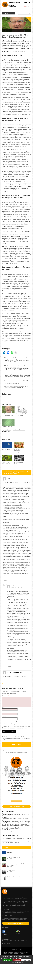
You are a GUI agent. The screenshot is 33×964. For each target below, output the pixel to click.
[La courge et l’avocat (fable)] (19, 460)
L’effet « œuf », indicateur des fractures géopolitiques (19, 450)
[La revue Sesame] (5, 4)
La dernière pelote (6, 449)
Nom (3, 707)
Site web (4, 716)
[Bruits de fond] (5, 813)
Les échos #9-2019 (7, 426)
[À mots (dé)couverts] (7, 818)
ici (30, 48)
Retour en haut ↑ (16, 745)
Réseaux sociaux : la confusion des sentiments (21, 415)
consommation (6, 431)
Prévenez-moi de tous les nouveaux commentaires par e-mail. (16, 726)
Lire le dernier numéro (16, 801)
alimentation (21, 430)
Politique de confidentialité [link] (16, 962)
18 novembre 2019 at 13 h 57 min (13, 673)
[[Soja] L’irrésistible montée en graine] (7, 460)
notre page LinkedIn (12, 831)
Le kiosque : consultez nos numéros (16, 953)
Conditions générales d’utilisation (21, 952)
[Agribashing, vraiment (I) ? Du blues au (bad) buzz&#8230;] (8, 409)
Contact (5, 953)
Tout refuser (16, 960)
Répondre (5, 580)
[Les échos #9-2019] (8, 422)
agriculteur (15, 430)
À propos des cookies (8, 952)
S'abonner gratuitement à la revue (16, 806)
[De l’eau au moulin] (6, 821)
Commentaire (5, 695)
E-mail (4, 712)
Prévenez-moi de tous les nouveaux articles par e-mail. (15, 728)
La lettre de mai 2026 (6, 837)
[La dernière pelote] (7, 447)
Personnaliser (26, 960)
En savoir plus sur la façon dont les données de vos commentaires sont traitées (16, 738)
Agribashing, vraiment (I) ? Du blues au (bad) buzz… (8, 415)
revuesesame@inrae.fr (14, 828)
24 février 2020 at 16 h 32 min (16, 587)
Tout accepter (7, 960)
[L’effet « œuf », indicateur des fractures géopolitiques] (19, 447)
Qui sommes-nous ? (16, 955)
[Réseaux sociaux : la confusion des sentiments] (22, 409)
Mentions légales (7, 955)
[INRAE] (27, 3)
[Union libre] (5, 820)
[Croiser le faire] (6, 816)
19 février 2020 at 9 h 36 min (12, 480)
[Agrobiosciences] (27, 6)
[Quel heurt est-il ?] (6, 814)
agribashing (8, 430)
